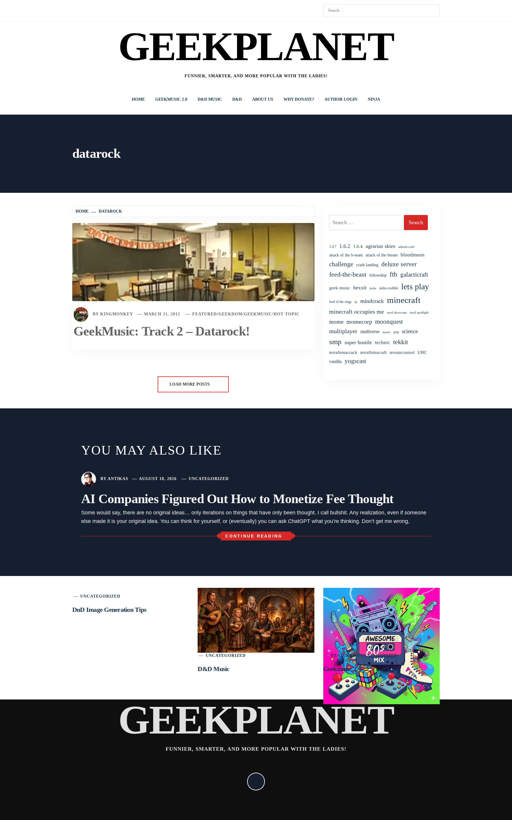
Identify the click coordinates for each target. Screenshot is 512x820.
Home (138, 99)
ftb (393, 274)
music (387, 332)
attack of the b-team (346, 255)
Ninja (374, 99)
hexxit (360, 288)
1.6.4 (358, 246)
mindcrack (372, 301)
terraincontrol (402, 352)
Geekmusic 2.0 (171, 99)
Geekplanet (256, 46)
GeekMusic (258, 314)
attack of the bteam (382, 255)
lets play (415, 286)
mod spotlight (419, 312)
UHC (422, 352)
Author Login (340, 99)
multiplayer (343, 331)
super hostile (358, 342)
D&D (237, 99)
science (410, 331)
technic (382, 342)
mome (336, 322)
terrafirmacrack (343, 352)
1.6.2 (344, 246)
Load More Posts (190, 384)
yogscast (355, 361)
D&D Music (210, 99)
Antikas (118, 478)
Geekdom (230, 314)
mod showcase (397, 312)
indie (372, 288)
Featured (204, 314)
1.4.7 (332, 247)
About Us (262, 99)
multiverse (370, 331)
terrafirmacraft (373, 352)
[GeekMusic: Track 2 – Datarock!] (193, 261)
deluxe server (399, 264)
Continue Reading (253, 536)
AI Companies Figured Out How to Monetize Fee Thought (237, 499)
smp (335, 342)
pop (396, 332)
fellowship (378, 275)
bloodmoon (413, 255)
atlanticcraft (406, 246)
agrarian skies (380, 246)
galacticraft (414, 274)
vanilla (335, 361)
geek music (339, 287)
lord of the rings (340, 302)
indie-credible (388, 288)
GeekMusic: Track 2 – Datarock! (161, 331)
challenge (341, 264)
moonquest (389, 321)
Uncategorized (209, 478)
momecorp (359, 322)
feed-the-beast (347, 274)
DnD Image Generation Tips (109, 609)
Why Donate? (299, 99)
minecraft (403, 300)
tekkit (400, 342)
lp (356, 302)
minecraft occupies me (356, 311)
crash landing (367, 264)
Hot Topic (286, 314)
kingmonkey (116, 314)
